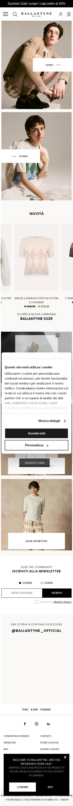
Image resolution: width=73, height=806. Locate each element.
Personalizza (34, 445)
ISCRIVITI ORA (34, 462)
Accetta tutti (36, 433)
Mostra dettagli (49, 421)
